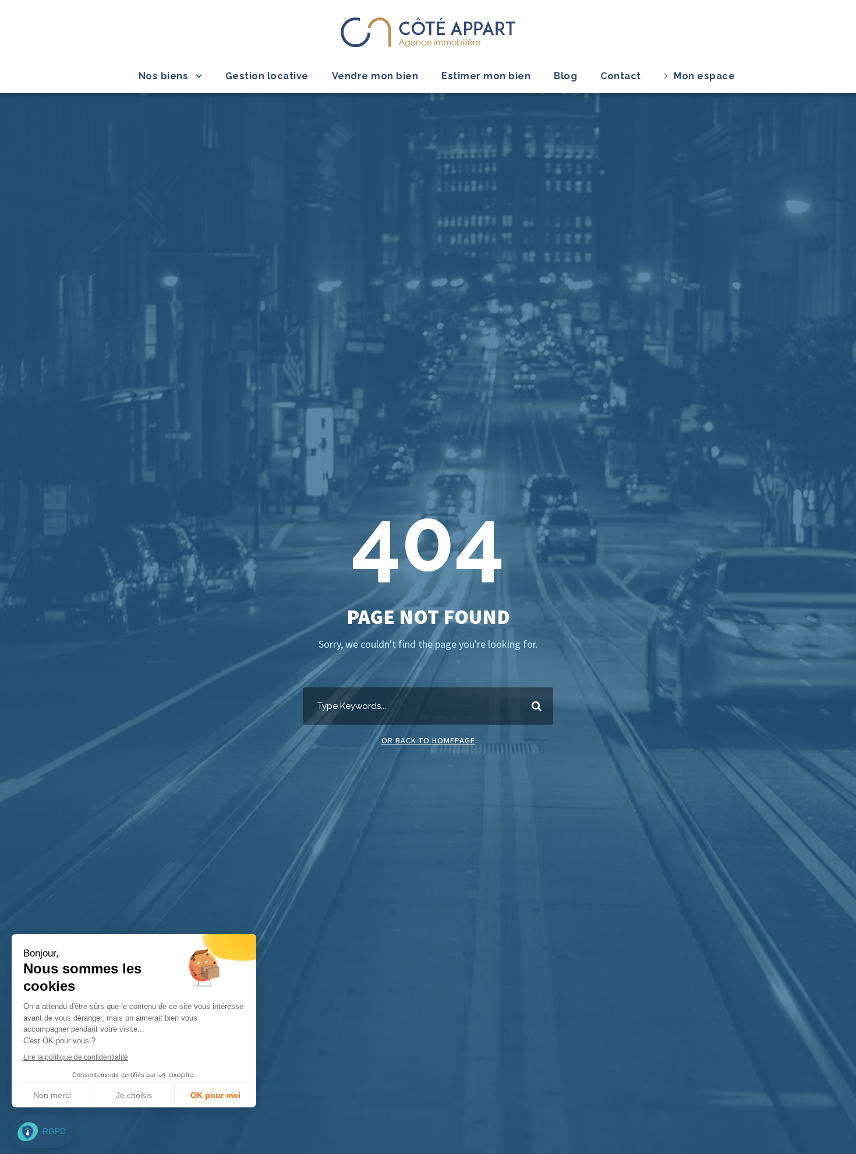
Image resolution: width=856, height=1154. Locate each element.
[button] (41, 1132)
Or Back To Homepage (428, 740)
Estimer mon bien (485, 76)
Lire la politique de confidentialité (75, 1057)
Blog (565, 76)
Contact (620, 76)
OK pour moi (215, 1095)
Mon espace (704, 76)
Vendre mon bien (375, 76)
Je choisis (134, 1095)
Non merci (52, 1095)
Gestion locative (267, 76)
